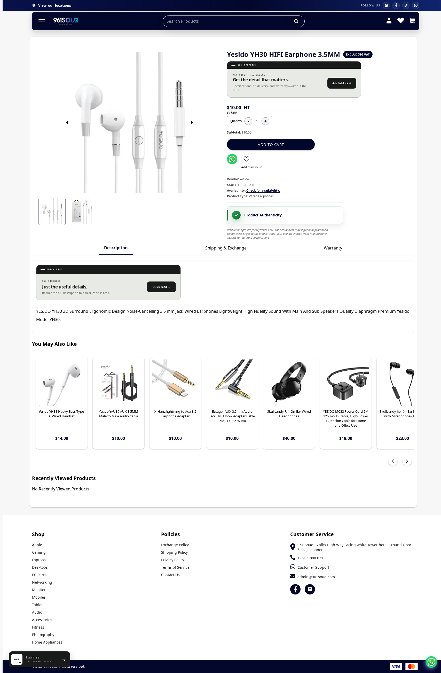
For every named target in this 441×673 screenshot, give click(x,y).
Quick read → (161, 287)
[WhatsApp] (415, 5)
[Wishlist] (400, 21)
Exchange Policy (175, 544)
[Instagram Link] (310, 589)
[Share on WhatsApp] (232, 159)
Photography (43, 634)
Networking (42, 582)
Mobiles (39, 597)
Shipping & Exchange (226, 248)
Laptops (39, 559)
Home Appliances (47, 642)
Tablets (38, 604)
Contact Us (170, 574)
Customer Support (313, 567)
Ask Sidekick (342, 83)
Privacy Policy (172, 559)
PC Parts (39, 574)
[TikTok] (406, 5)
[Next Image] (192, 122)
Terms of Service (175, 567)
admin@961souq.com (316, 576)
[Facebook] (396, 5)
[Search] (296, 21)
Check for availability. (263, 190)
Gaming (39, 552)
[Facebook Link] (295, 589)
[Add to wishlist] (246, 159)
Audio (37, 612)
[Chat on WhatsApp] (431, 662)
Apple (37, 544)
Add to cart (271, 144)
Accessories (42, 619)
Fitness (38, 627)
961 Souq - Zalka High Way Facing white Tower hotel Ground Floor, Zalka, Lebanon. (354, 547)
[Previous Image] (67, 122)
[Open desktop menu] (42, 21)
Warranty (333, 248)
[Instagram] (386, 5)
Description (116, 248)
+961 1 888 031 (310, 557)
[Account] (389, 21)
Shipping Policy (174, 552)
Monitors (40, 589)
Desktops (40, 567)
